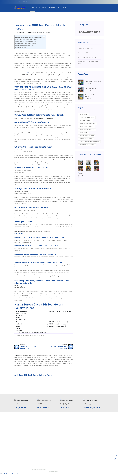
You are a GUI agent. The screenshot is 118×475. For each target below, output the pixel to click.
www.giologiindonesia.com (39, 469)
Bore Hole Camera (61, 426)
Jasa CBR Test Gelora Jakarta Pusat (25, 41)
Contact (64, 8)
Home (32, 8)
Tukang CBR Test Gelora (85, 120)
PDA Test (59, 442)
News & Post (87, 2)
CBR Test (59, 432)
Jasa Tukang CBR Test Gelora (87, 144)
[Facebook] (66, 335)
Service (44, 8)
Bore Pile (59, 429)
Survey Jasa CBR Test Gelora (87, 117)
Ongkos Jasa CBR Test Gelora (87, 129)
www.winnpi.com (53, 471)
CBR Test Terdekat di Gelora (86, 126)
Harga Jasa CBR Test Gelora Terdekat (26, 43)
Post (58, 8)
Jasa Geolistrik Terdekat (93, 81)
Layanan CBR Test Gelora (86, 138)
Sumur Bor (59, 456)
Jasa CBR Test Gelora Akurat (87, 135)
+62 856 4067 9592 (21, 2)
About (38, 8)
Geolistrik (59, 439)
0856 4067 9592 (89, 32)
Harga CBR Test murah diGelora (87, 123)
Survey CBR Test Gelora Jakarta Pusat (26, 39)
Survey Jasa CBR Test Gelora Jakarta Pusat (37, 231)
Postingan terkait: (20, 47)
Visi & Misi (52, 8)
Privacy (102, 2)
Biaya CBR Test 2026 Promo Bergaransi (89, 141)
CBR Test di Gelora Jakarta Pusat (24, 45)
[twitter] (68, 335)
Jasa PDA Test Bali (91, 88)
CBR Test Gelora (83, 114)
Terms (95, 2)
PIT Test (58, 436)
